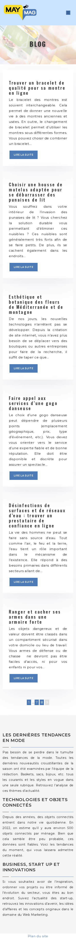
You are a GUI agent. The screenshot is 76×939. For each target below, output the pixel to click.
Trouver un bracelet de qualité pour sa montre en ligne (37, 88)
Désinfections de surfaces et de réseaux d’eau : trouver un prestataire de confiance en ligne (37, 515)
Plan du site (38, 936)
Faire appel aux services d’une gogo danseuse (33, 403)
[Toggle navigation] (68, 13)
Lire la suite (23, 154)
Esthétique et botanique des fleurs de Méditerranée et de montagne (36, 304)
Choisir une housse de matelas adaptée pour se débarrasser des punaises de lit (36, 192)
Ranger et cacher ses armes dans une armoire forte (35, 616)
